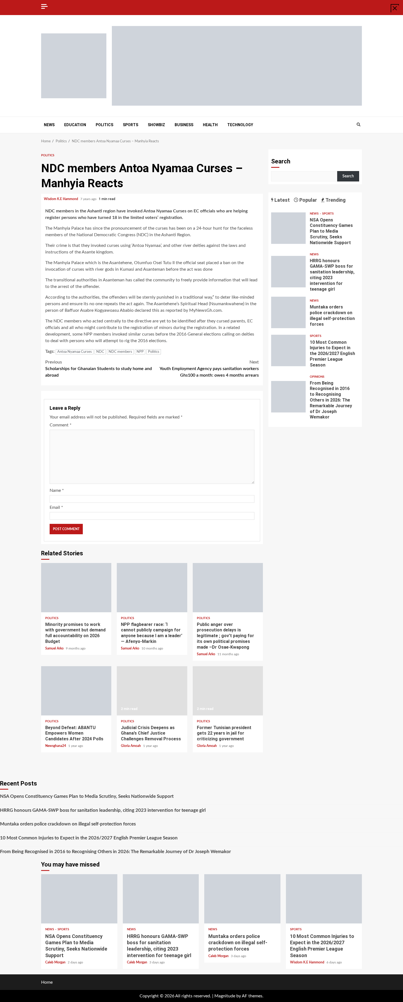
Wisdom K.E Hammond (61, 199)
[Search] (358, 125)
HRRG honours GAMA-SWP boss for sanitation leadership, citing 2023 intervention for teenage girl (288, 271)
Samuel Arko (54, 648)
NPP (140, 352)
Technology (240, 125)
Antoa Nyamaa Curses (74, 352)
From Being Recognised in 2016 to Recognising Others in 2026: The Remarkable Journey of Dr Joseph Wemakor (288, 396)
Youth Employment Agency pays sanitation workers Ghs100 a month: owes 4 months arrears (209, 368)
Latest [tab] (281, 200)
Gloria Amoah (131, 745)
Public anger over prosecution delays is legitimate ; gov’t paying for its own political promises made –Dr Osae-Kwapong (228, 587)
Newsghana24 (56, 745)
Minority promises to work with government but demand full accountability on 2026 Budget (76, 587)
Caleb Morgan (55, 962)
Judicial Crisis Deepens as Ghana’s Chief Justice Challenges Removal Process (152, 690)
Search (280, 161)
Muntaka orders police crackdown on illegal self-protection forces (288, 312)
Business (184, 125)
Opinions (317, 376)
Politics (104, 125)
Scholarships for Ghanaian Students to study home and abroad (98, 368)
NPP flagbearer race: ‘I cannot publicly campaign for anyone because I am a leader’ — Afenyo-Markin (152, 587)
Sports (130, 125)
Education (75, 125)
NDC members (120, 352)
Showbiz (156, 125)
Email (56, 507)
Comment (61, 425)
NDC (100, 352)
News (49, 125)
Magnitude (224, 996)
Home (47, 982)
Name (57, 490)
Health (210, 125)
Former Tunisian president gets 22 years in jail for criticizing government (228, 690)
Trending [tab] (335, 200)
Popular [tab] (307, 200)
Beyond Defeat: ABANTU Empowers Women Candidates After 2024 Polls (76, 690)
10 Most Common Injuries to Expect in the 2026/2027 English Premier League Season (288, 350)
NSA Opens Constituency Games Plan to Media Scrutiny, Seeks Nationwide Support (288, 228)
